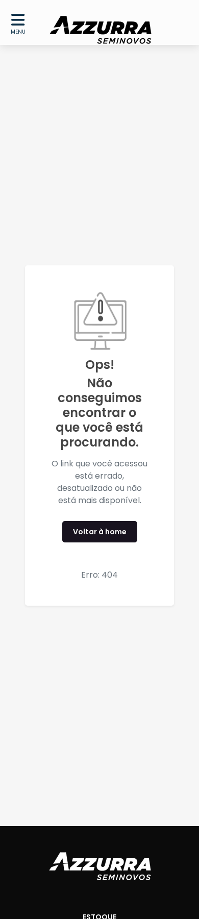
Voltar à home (100, 532)
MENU (18, 32)
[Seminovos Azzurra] (100, 22)
